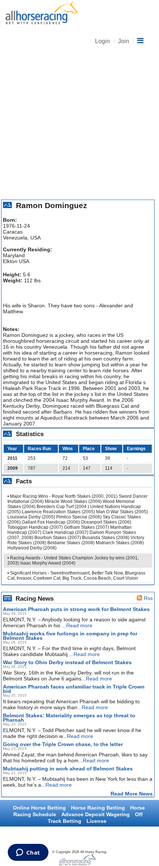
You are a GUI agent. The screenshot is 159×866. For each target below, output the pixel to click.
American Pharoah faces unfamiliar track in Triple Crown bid (74, 689)
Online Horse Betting (39, 808)
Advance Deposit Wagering (95, 814)
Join (123, 41)
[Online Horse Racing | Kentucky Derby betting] (41, 13)
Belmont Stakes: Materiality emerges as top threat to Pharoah (69, 718)
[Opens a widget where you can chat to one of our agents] (27, 853)
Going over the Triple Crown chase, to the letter (63, 744)
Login (102, 41)
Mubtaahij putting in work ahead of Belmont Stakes (68, 769)
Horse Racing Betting (98, 808)
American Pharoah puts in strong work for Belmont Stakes (76, 609)
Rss (148, 598)
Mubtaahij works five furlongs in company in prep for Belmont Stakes (70, 636)
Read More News (132, 794)
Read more (79, 625)
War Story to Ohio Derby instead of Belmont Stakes (67, 662)
